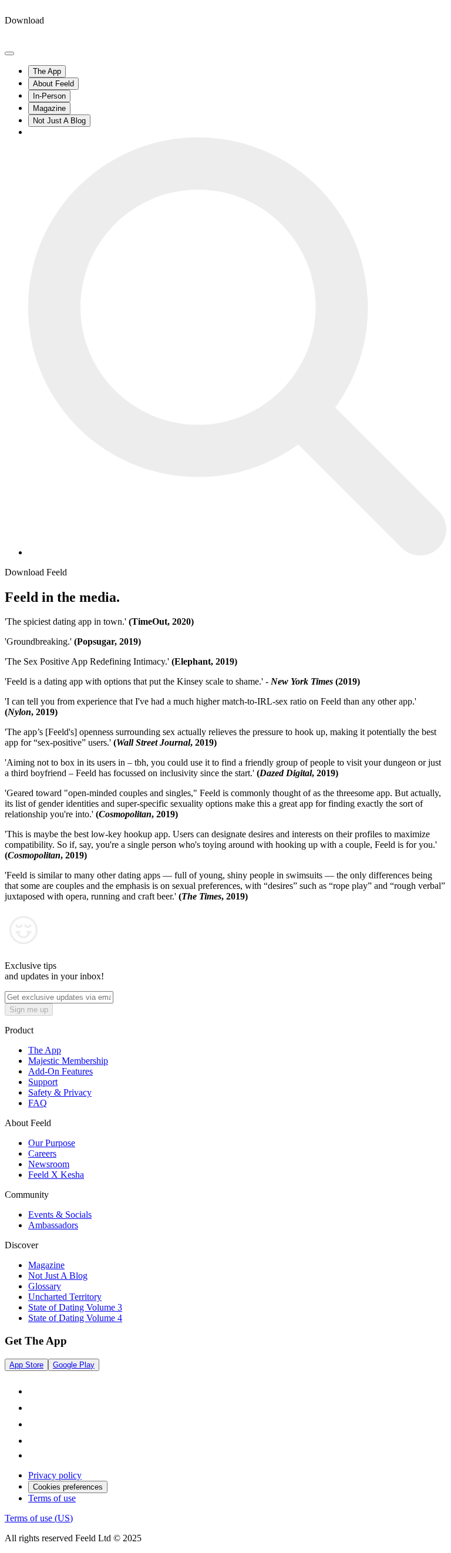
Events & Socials (60, 1215)
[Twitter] (34, 1455)
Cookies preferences (68, 1487)
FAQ (37, 1103)
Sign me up (28, 1009)
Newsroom (48, 1164)
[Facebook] (35, 1424)
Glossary (44, 1286)
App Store (26, 1364)
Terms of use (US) (39, 1518)
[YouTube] (35, 1441)
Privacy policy (55, 1475)
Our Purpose (51, 1143)
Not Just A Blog (59, 120)
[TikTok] (35, 1391)
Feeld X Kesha (56, 1175)
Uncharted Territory (65, 1297)
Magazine (49, 108)
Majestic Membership (68, 1061)
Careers (42, 1153)
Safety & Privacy (60, 1092)
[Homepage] (49, 40)
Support (43, 1082)
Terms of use (52, 1498)
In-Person (49, 96)
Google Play (74, 1364)
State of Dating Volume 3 (75, 1307)
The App (47, 71)
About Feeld (53, 83)
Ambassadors (53, 1225)
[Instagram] (35, 1408)
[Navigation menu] (9, 53)
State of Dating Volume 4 (75, 1318)
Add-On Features (60, 1071)
